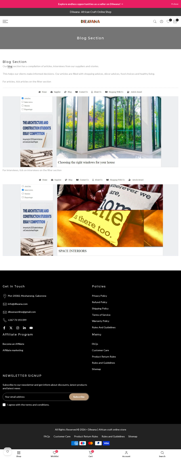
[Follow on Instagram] (17, 328)
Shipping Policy (100, 308)
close (7, 4)
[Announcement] (90, 4)
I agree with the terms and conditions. (28, 404)
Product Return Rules (104, 356)
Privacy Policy (99, 295)
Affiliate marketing (13, 350)
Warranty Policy (100, 320)
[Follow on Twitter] (11, 328)
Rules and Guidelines (103, 362)
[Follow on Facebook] (4, 328)
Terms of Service (101, 314)
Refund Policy (99, 302)
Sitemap (96, 369)
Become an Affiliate (13, 343)
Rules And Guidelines (104, 327)
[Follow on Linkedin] (24, 328)
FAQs (95, 343)
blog (10, 66)
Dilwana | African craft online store (107, 429)
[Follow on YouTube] (31, 328)
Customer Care (100, 350)
